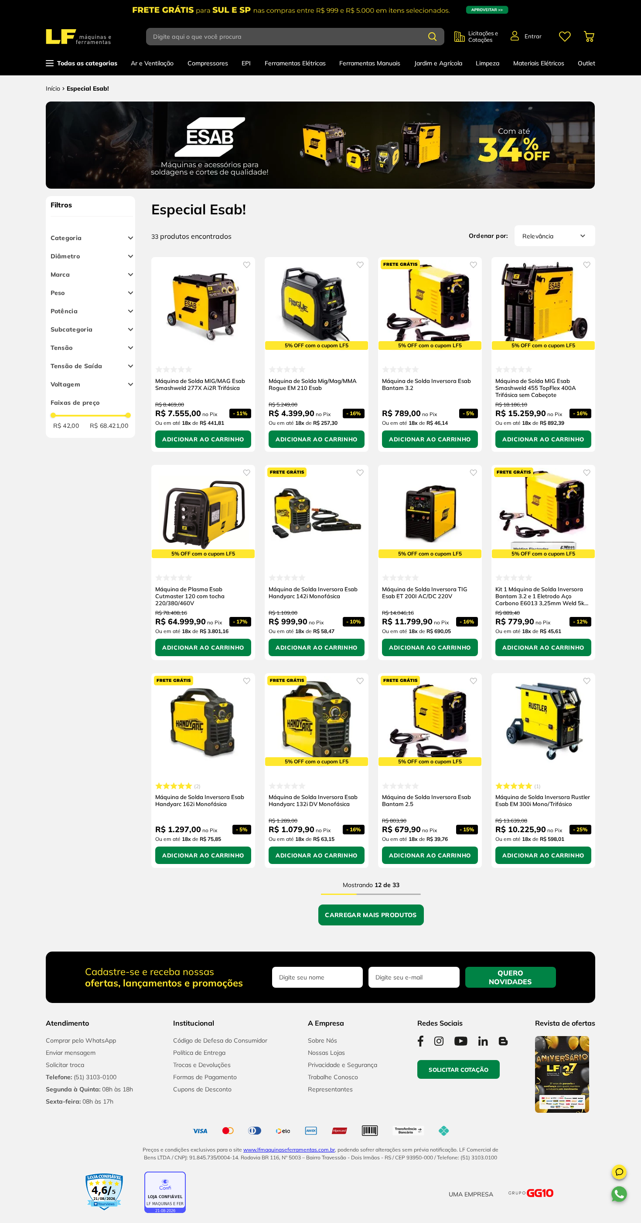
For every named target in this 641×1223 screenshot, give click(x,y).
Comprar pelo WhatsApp (81, 1040)
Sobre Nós (322, 1040)
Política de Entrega (199, 1053)
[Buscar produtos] (432, 36)
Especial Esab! (88, 88)
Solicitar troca (65, 1065)
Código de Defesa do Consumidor (220, 1040)
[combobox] (300, 36)
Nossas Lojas (326, 1053)
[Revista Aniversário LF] (562, 1110)
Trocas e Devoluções (202, 1065)
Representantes (330, 1089)
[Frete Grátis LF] (320, 10)
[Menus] (565, 36)
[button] (619, 1173)
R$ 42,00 (66, 426)
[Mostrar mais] (371, 915)
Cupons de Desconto (202, 1089)
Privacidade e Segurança (342, 1065)
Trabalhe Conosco (333, 1077)
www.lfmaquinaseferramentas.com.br (289, 1149)
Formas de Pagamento (205, 1077)
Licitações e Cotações (483, 36)
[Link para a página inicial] (53, 88)
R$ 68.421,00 (109, 426)
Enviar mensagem (70, 1053)
